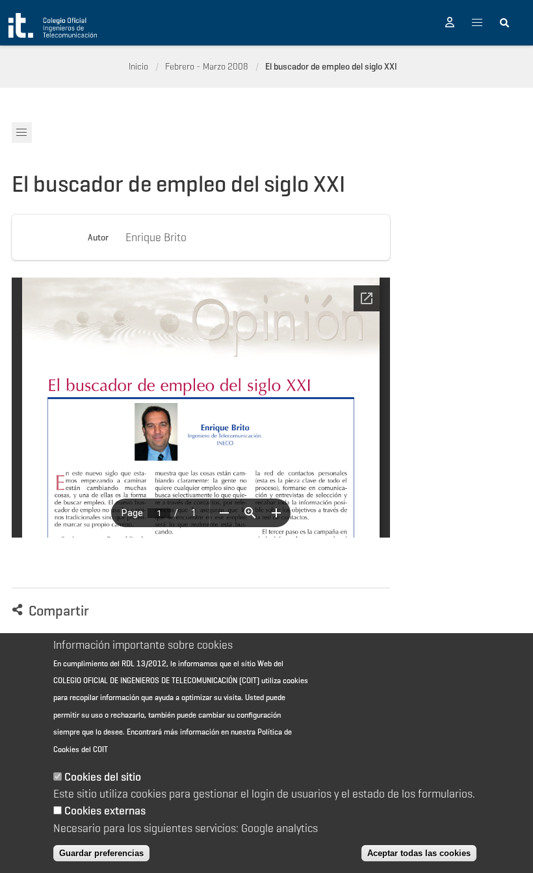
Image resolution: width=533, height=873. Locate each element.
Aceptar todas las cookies (419, 853)
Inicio (138, 66)
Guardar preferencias (101, 853)
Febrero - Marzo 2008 (206, 66)
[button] (449, 22)
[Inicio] (52, 25)
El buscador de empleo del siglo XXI (331, 66)
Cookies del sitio (102, 777)
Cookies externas (105, 810)
